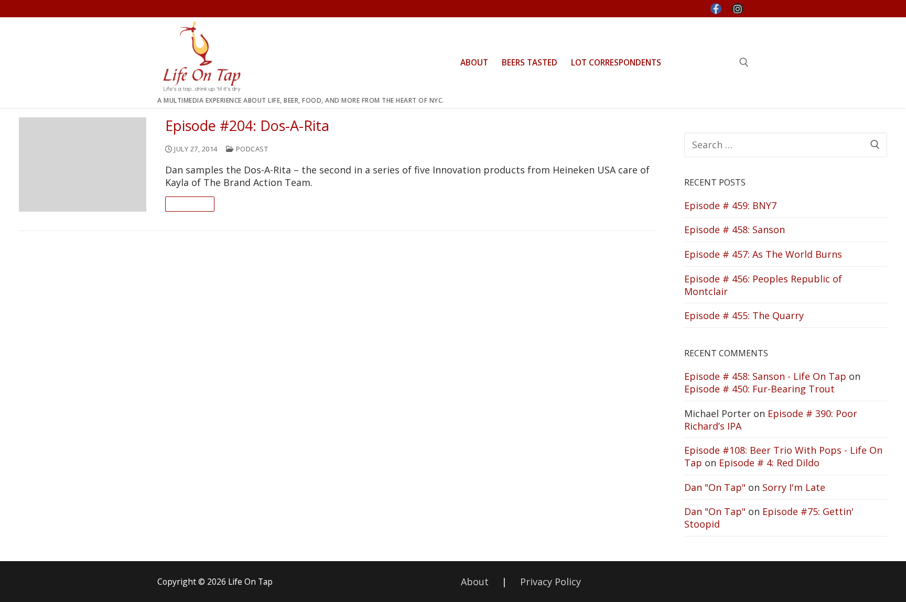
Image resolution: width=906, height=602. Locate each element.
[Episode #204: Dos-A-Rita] (82, 164)
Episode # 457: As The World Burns (763, 254)
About (475, 581)
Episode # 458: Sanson (734, 229)
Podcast (251, 149)
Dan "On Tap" (715, 487)
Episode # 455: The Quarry (744, 315)
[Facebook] (716, 9)
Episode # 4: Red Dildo (769, 462)
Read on (190, 204)
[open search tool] (744, 62)
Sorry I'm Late (793, 487)
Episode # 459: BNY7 (730, 205)
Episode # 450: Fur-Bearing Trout (759, 388)
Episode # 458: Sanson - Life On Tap (765, 376)
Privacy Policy (550, 581)
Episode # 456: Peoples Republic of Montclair (763, 285)
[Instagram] (737, 9)
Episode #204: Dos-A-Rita (247, 126)
